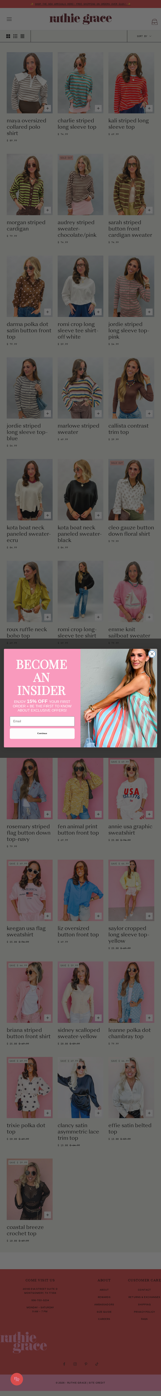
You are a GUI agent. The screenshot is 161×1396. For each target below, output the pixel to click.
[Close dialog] (152, 653)
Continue (42, 733)
